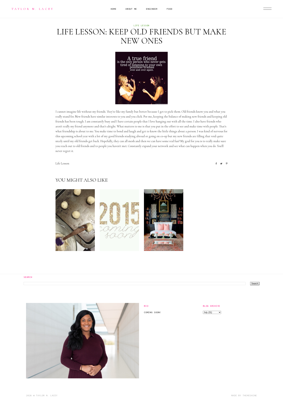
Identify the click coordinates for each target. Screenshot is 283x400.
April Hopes (207, 244)
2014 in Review (113, 241)
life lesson (141, 25)
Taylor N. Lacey (32, 9)
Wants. (157, 244)
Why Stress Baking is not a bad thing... (74, 236)
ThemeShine (250, 395)
